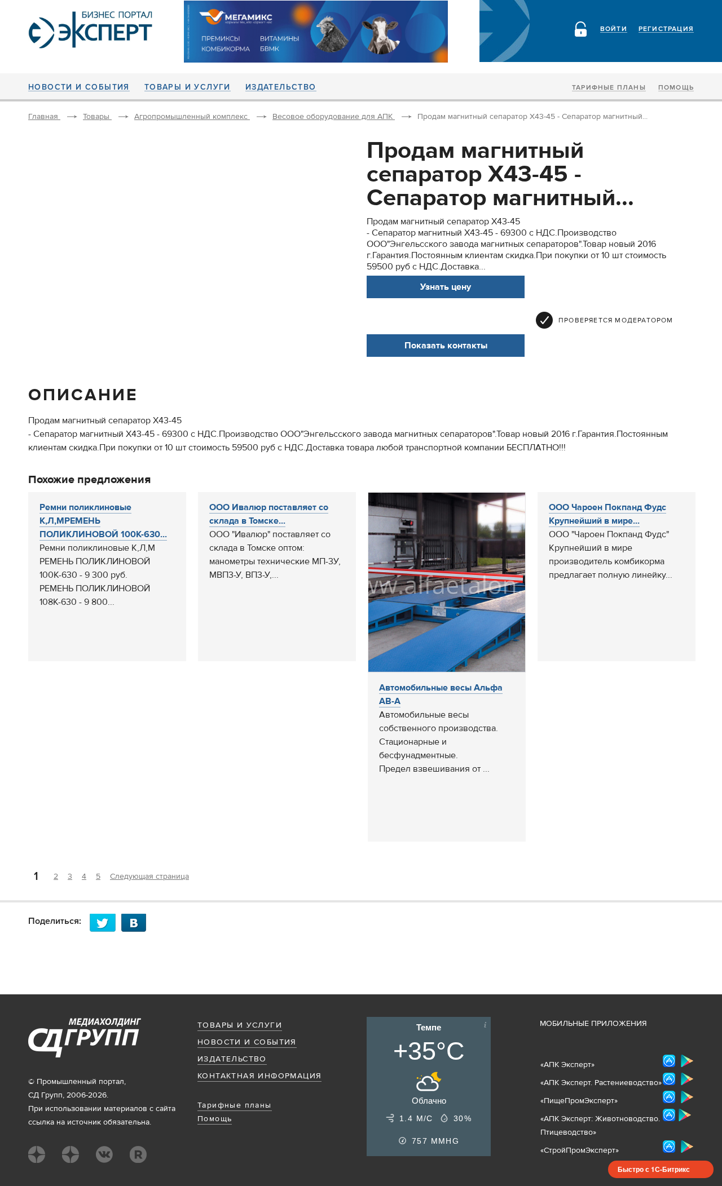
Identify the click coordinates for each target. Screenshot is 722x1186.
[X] (105, 922)
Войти (613, 29)
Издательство (280, 87)
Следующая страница (149, 876)
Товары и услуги (187, 87)
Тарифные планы (609, 88)
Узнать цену (445, 287)
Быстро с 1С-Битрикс (654, 1169)
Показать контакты (445, 345)
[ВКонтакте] (137, 922)
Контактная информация (259, 1076)
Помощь (676, 88)
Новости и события (79, 87)
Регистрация (666, 29)
